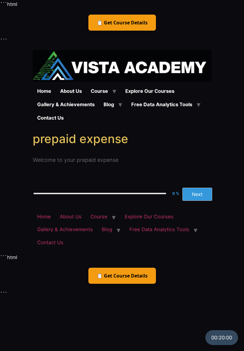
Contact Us (50, 118)
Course (99, 91)
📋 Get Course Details (122, 22)
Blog (109, 104)
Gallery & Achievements (66, 104)
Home (44, 91)
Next (197, 194)
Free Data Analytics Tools (161, 104)
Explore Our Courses (149, 91)
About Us (71, 91)
